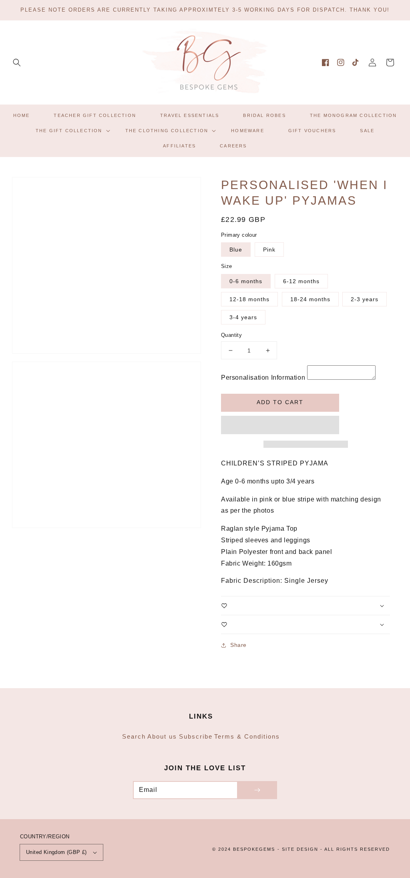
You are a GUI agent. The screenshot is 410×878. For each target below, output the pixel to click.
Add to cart (280, 402)
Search (134, 736)
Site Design (300, 849)
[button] (17, 62)
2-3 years (364, 299)
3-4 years (243, 317)
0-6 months (245, 281)
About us (162, 736)
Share (238, 645)
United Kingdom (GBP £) (56, 852)
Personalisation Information (263, 377)
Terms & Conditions (247, 736)
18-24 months (310, 299)
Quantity (231, 335)
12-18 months (249, 299)
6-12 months (301, 281)
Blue (235, 249)
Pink (269, 249)
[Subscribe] (257, 790)
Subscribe (196, 736)
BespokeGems (254, 849)
